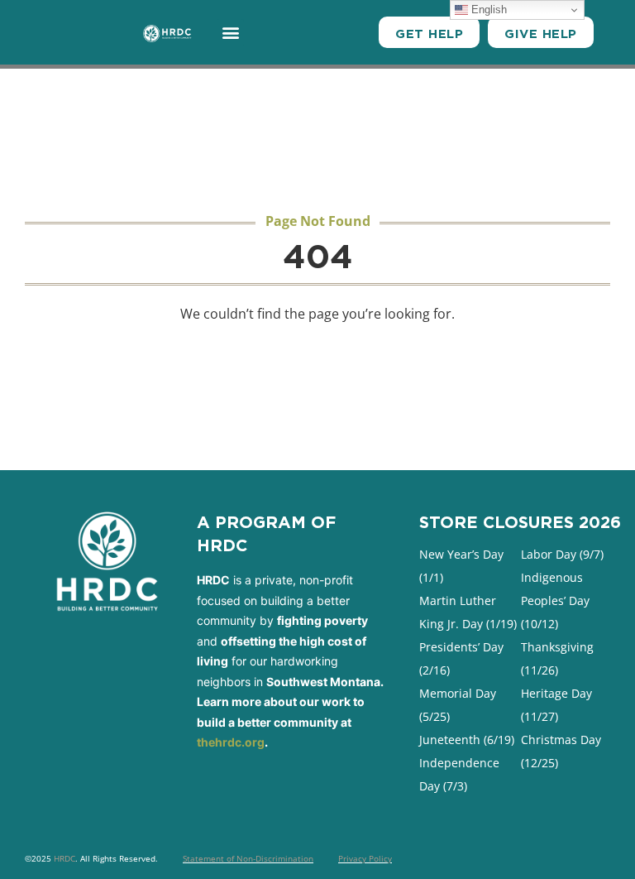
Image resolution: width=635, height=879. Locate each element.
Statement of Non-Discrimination (248, 858)
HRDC (64, 858)
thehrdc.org (231, 742)
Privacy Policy (365, 858)
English (487, 9)
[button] (230, 32)
